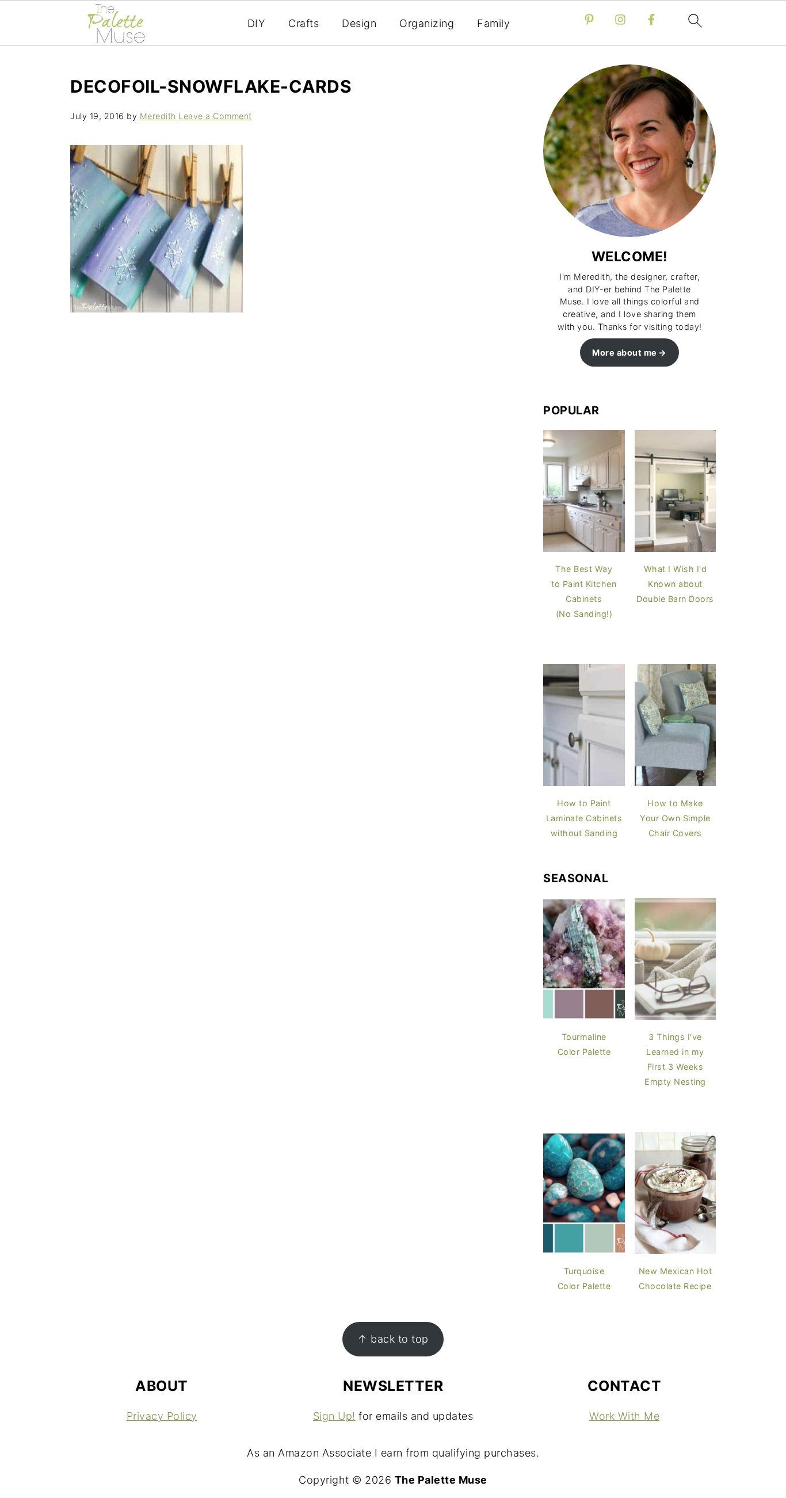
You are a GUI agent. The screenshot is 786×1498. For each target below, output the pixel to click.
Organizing (426, 23)
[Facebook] (651, 19)
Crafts (303, 23)
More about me (624, 352)
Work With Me (624, 1416)
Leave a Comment (215, 116)
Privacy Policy (162, 1416)
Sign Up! (334, 1416)
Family (493, 23)
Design (359, 23)
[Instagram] (620, 19)
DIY (256, 23)
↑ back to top (393, 1339)
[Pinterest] (589, 19)
